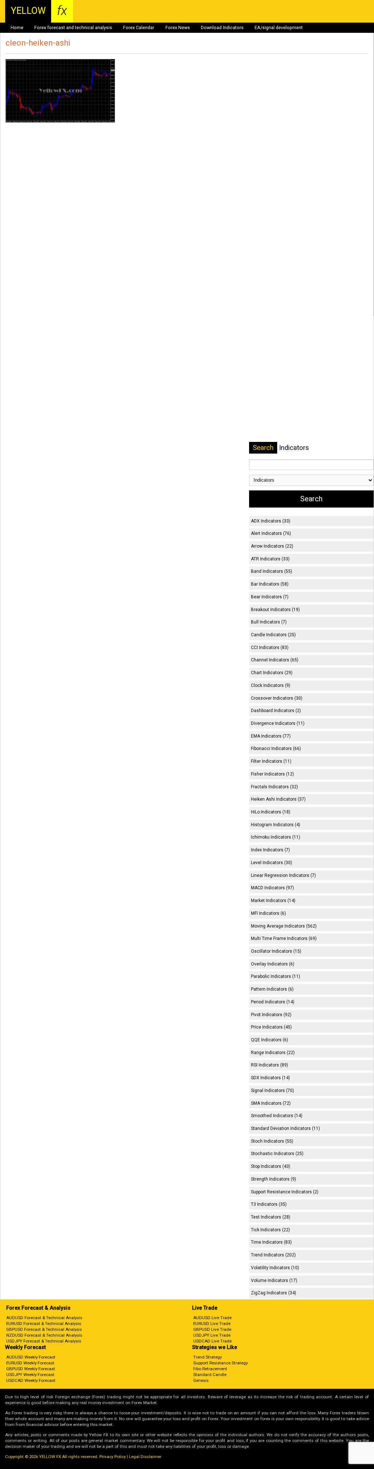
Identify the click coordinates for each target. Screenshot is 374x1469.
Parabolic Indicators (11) (275, 976)
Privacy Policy (112, 1456)
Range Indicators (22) (273, 1052)
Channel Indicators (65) (274, 659)
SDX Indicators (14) (270, 1077)
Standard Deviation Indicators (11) (285, 1128)
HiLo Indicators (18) (270, 812)
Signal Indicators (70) (272, 1090)
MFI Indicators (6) (268, 913)
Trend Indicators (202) (273, 1255)
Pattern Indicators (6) (272, 989)
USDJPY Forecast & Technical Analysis (43, 1341)
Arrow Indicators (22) (272, 546)
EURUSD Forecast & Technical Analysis (43, 1323)
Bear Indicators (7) (270, 596)
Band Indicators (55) (271, 571)
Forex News (177, 27)
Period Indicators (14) (272, 1001)
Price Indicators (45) (271, 1027)
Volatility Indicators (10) (275, 1267)
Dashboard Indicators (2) (276, 710)
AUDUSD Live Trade (212, 1317)
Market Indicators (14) (273, 900)
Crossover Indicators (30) (276, 698)
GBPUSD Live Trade (212, 1329)
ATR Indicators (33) (270, 558)
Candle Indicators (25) (273, 634)
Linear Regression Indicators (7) (283, 875)
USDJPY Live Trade (211, 1335)
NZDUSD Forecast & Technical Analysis (44, 1335)
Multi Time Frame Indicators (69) (284, 938)
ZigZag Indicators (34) (273, 1292)
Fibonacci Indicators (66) (276, 748)
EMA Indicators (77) (271, 736)
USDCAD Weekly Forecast (31, 1380)
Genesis (201, 1380)
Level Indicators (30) (271, 862)
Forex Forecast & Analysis (38, 1308)
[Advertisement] (186, 222)
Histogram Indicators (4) (275, 824)
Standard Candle (209, 1374)
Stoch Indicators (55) (272, 1141)
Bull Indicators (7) (269, 622)
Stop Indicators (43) (270, 1166)
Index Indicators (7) (270, 849)
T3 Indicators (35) (269, 1204)
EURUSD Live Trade (211, 1323)
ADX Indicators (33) (270, 521)
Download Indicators (222, 27)
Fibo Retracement (210, 1368)
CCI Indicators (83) (270, 647)
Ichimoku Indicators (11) (275, 837)
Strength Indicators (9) (273, 1179)
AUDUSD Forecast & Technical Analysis (44, 1317)
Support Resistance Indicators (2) (284, 1191)
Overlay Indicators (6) (272, 964)
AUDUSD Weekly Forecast (31, 1357)
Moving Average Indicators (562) (284, 926)
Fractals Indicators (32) (274, 786)
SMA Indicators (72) (271, 1103)
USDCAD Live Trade (212, 1341)
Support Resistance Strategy (220, 1362)
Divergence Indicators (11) (278, 723)
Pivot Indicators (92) (271, 1014)
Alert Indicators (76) (271, 533)
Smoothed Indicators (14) (276, 1115)
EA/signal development (279, 27)
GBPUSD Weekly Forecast (30, 1368)
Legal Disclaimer (145, 1456)
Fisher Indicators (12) (272, 774)
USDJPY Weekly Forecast (30, 1374)
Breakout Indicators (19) (275, 609)
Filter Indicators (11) (271, 761)
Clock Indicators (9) (270, 685)
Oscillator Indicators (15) (276, 951)
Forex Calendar (138, 27)
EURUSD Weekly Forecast (30, 1362)
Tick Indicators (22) (270, 1229)
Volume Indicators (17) (274, 1280)
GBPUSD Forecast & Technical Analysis (44, 1329)
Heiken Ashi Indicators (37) (278, 799)
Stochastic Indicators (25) (277, 1153)
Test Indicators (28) (270, 1217)
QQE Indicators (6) (269, 1039)
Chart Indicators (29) (272, 672)
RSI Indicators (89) (269, 1065)
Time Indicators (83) (271, 1242)
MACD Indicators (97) (272, 887)
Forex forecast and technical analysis (73, 27)
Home (17, 27)
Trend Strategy (207, 1357)
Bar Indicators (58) (270, 584)
